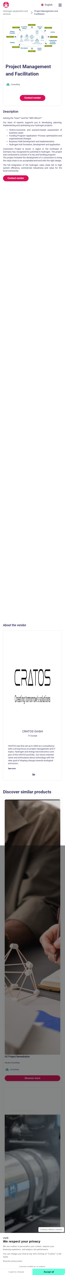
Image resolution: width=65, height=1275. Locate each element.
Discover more (32, 1078)
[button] (47, 5)
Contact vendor (32, 97)
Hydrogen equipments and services (15, 12)
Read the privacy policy (12, 1261)
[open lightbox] (32, 38)
